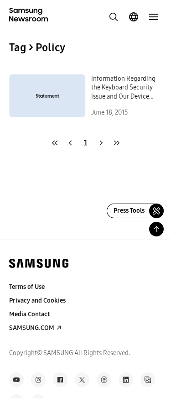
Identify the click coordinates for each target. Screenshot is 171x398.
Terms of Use (27, 287)
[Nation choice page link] (133, 17)
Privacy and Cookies (37, 300)
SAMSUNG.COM (31, 328)
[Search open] (113, 17)
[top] (156, 229)
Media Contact (29, 314)
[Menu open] (153, 17)
